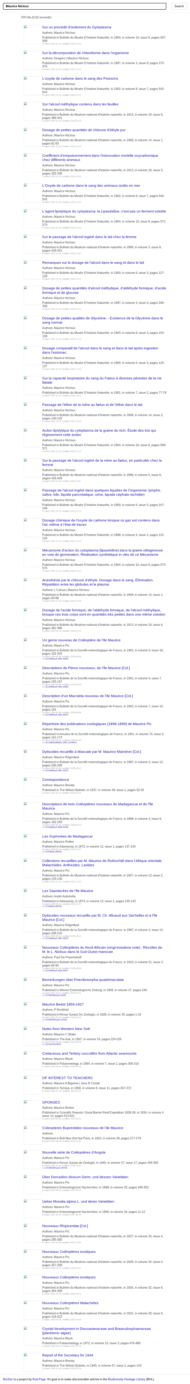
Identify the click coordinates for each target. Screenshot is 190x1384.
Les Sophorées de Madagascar (67, 836)
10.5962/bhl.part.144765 (56, 1168)
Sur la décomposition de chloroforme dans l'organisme (85, 53)
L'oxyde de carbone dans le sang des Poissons (80, 78)
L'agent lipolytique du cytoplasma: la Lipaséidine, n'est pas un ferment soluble (104, 211)
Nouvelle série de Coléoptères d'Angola (74, 1152)
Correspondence (55, 780)
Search (179, 6)
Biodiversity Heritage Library (126, 1379)
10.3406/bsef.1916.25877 (56, 970)
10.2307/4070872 (53, 1044)
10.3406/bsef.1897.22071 (56, 770)
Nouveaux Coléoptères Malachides (70, 1303)
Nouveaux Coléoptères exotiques (69, 1252)
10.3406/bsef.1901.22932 (56, 659)
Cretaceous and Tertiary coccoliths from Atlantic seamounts (89, 1053)
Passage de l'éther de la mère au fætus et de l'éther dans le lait (92, 405)
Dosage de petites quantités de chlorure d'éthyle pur (83, 130)
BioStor (8, 1379)
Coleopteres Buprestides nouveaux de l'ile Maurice (82, 1128)
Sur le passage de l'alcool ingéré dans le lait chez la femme (89, 237)
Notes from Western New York (66, 1029)
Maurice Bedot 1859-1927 (63, 1004)
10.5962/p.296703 (53, 851)
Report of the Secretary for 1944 (67, 1355)
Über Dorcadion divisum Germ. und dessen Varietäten (85, 1177)
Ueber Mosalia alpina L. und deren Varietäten (78, 1201)
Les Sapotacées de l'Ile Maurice (67, 891)
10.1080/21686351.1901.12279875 (61, 742)
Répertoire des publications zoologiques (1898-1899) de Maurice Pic (97, 724)
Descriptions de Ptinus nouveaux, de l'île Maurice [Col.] (86, 668)
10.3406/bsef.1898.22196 (56, 827)
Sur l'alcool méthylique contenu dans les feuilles (80, 104)
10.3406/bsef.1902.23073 (56, 715)
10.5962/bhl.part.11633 (55, 995)
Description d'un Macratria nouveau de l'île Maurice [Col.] (87, 696)
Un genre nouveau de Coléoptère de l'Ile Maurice (81, 640)
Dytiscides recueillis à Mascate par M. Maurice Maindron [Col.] (91, 752)
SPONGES (51, 1102)
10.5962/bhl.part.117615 (56, 1020)
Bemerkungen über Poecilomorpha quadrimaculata (83, 980)
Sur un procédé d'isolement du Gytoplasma (76, 27)
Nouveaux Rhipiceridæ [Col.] (65, 1226)
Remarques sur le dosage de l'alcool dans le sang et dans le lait (93, 263)
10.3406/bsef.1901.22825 (56, 687)
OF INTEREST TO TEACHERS (67, 1078)
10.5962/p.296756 (53, 906)
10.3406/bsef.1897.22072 (56, 938)
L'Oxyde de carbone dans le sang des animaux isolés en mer (91, 185)
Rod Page (39, 1379)
